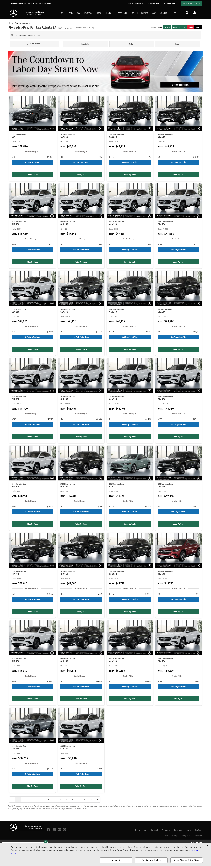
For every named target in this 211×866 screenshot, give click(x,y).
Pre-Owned (88, 12)
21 (91, 799)
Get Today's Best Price (32, 162)
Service (70, 12)
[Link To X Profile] (54, 829)
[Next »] (97, 799)
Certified (154, 830)
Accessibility (198, 835)
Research (163, 12)
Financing (109, 12)
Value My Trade (32, 174)
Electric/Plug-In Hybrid (139, 12)
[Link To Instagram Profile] (64, 829)
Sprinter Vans (122, 12)
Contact (173, 12)
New (78, 12)
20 (85, 799)
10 (72, 799)
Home (62, 12)
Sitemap (174, 835)
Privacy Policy (186, 835)
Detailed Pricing (30, 151)
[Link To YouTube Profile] (59, 829)
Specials (99, 12)
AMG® (154, 12)
